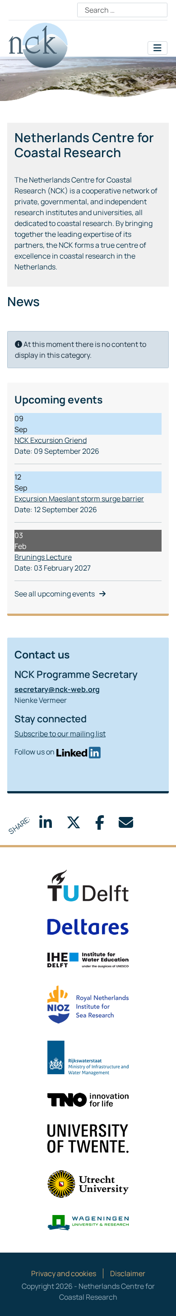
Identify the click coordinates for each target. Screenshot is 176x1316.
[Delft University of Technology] (88, 885)
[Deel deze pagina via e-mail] (125, 825)
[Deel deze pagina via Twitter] (73, 825)
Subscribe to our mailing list (60, 734)
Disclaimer (127, 1273)
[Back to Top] (160, 1299)
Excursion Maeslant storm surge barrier (79, 499)
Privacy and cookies (63, 1273)
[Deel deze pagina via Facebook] (99, 825)
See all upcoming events (54, 594)
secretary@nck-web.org (57, 689)
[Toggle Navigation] (157, 48)
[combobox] (122, 10)
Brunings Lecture (43, 557)
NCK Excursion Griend (50, 440)
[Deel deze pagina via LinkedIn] (45, 825)
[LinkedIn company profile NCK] (78, 752)
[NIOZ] (88, 1004)
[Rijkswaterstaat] (88, 1057)
